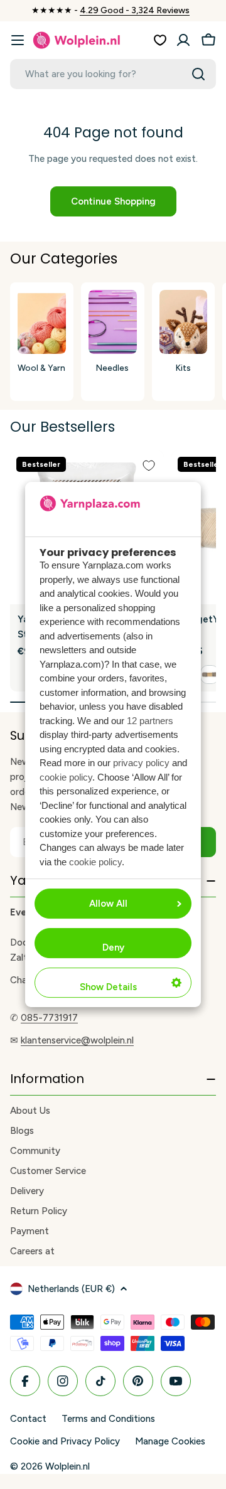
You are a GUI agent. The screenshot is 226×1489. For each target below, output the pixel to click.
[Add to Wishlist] (149, 466)
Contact (28, 1418)
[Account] (183, 40)
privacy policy (141, 762)
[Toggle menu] (17, 40)
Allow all (108, 903)
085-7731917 (49, 1017)
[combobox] (113, 74)
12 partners (150, 720)
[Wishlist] (160, 40)
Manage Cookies (170, 1441)
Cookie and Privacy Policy (65, 1441)
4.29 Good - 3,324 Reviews (135, 10)
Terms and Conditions (108, 1418)
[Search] (198, 74)
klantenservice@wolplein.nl (77, 1040)
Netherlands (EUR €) (71, 1288)
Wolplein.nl (67, 1466)
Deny (113, 947)
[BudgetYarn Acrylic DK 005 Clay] (209, 674)
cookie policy (66, 777)
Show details (108, 987)
